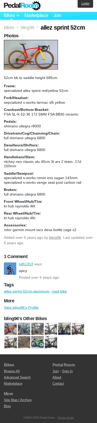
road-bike (59, 291)
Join (57, 15)
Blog (7, 406)
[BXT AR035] (51, 329)
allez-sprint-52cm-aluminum (26, 291)
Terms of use (65, 417)
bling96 (55, 237)
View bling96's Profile (21, 307)
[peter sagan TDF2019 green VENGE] (37, 342)
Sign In (67, 371)
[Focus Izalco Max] (10, 342)
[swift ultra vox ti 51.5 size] (51, 342)
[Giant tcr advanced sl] (24, 342)
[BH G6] (37, 329)
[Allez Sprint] (10, 329)
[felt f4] (78, 329)
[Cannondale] (64, 329)
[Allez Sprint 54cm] (24, 329)
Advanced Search (17, 377)
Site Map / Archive (18, 400)
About (57, 377)
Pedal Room (22, 6)
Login (85, 3)
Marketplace (36, 15)
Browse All (12, 371)
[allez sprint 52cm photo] (31, 42)
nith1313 (10, 268)
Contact (58, 383)
